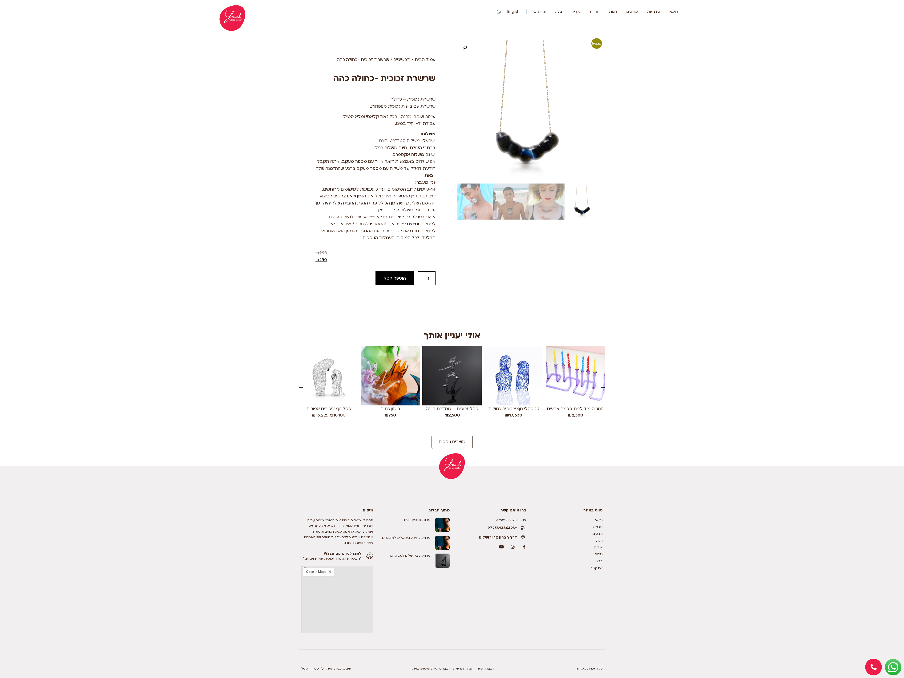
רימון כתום (390, 409)
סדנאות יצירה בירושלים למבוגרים (406, 537)
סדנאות (653, 11)
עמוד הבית (425, 60)
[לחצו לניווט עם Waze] (369, 555)
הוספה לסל (395, 278)
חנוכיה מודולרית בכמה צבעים (575, 409)
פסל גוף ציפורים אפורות (328, 409)
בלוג (558, 11)
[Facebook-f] (524, 547)
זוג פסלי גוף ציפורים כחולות (513, 409)
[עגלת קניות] (498, 12)
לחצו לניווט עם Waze (342, 553)
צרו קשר (538, 11)
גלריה (576, 11)
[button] (464, 48)
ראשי (674, 11)
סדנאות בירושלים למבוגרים (410, 555)
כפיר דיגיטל (310, 668)
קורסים (632, 11)
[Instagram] (513, 547)
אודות (595, 11)
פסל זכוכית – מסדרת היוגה (452, 409)
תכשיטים (401, 60)
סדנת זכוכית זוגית (417, 520)
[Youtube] (501, 547)
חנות (613, 11)
